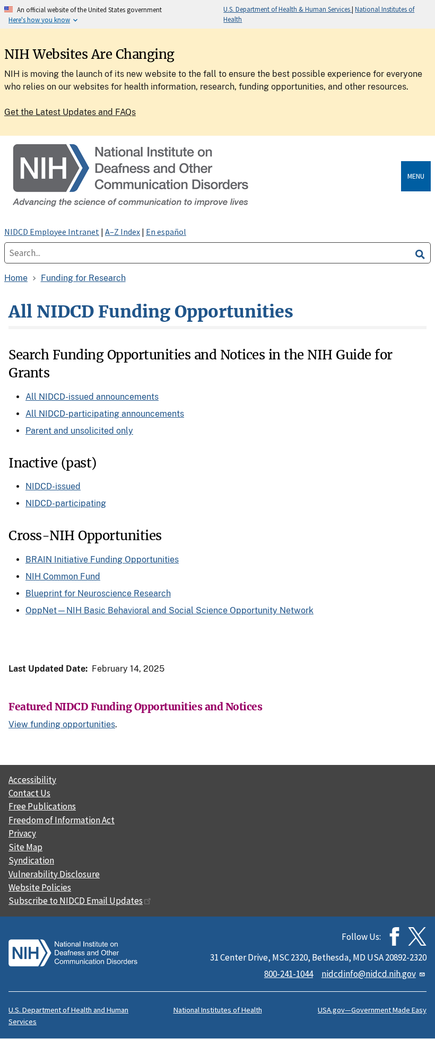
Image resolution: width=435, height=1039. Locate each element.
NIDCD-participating (65, 503)
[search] (420, 252)
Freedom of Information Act (61, 820)
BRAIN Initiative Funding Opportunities (102, 559)
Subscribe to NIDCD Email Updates (75, 900)
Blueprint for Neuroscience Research (98, 593)
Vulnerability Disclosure (54, 874)
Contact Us (29, 793)
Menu (415, 176)
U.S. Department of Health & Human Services (287, 9)
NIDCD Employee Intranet (51, 231)
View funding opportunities (61, 724)
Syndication (31, 860)
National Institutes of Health (217, 1010)
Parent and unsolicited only (79, 431)
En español (166, 231)
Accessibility (32, 780)
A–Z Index (122, 231)
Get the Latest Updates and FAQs (70, 112)
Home (16, 278)
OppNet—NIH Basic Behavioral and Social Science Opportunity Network (169, 610)
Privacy (22, 833)
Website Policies (39, 887)
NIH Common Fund (62, 576)
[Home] (205, 176)
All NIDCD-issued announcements (92, 397)
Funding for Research (83, 278)
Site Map (25, 847)
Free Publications (42, 806)
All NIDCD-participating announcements (104, 414)
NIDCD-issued (53, 486)
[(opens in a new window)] (417, 936)
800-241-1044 (288, 974)
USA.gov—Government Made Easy (372, 1010)
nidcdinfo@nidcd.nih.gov (368, 974)
